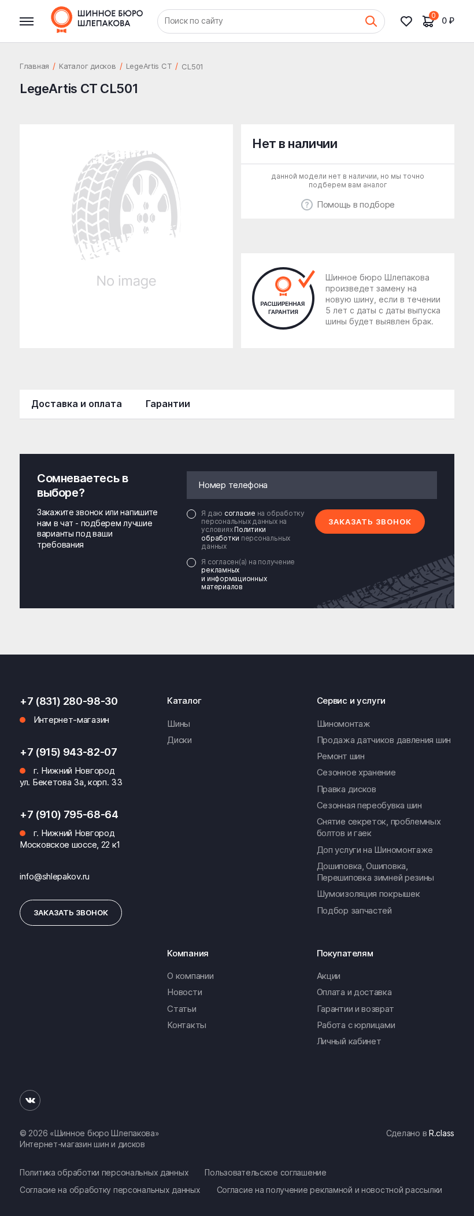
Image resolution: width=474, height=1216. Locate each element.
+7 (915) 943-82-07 (68, 752)
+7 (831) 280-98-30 (69, 701)
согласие (240, 513)
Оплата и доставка (354, 991)
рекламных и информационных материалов (233, 578)
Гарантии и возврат (355, 1008)
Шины (178, 723)
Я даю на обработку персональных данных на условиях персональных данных (253, 530)
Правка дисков (346, 788)
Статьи (181, 1008)
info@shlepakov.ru (55, 876)
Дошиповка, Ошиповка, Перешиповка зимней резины (376, 871)
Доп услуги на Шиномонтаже (375, 849)
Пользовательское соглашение (265, 1172)
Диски (179, 739)
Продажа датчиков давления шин (384, 739)
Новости (184, 991)
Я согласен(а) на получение (248, 574)
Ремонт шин (341, 756)
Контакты (186, 1024)
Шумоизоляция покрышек (368, 893)
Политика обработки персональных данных (104, 1172)
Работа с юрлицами (356, 1024)
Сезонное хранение (356, 772)
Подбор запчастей (354, 910)
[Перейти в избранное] (411, 21)
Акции (329, 975)
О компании (190, 975)
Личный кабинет (349, 1041)
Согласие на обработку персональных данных (110, 1190)
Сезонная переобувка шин (369, 805)
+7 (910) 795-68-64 (69, 814)
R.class (441, 1133)
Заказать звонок (370, 521)
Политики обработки (233, 533)
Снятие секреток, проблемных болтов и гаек (379, 827)
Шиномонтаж (344, 723)
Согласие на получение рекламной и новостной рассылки (329, 1190)
